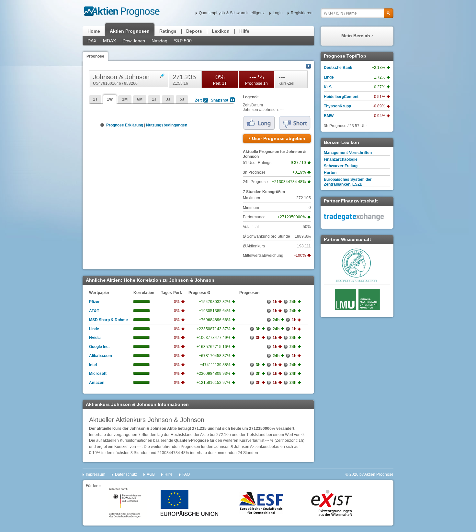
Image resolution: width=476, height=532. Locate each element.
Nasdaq (159, 40)
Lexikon (221, 31)
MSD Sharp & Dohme (108, 320)
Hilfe (244, 31)
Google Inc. (99, 346)
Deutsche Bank (338, 67)
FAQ (186, 474)
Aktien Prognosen (130, 31)
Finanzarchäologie (340, 159)
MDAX (109, 40)
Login (278, 13)
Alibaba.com (100, 355)
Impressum (95, 474)
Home (93, 31)
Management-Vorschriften (348, 152)
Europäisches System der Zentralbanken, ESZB (348, 182)
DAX (91, 40)
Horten (330, 172)
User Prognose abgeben (278, 138)
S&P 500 (183, 40)
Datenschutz (126, 474)
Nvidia (95, 337)
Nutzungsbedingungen (166, 125)
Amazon (96, 382)
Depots (194, 31)
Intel (93, 365)
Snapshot (219, 100)
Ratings (167, 31)
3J (168, 99)
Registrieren (301, 13)
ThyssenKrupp (337, 106)
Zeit (198, 100)
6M (139, 99)
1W (110, 99)
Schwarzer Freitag (340, 166)
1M (125, 99)
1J (154, 99)
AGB (151, 474)
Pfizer (94, 301)
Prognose (95, 56)
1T (95, 99)
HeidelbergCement (341, 96)
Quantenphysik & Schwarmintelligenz (232, 13)
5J (182, 99)
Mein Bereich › (357, 35)
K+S (328, 87)
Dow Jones (133, 40)
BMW (329, 116)
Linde (94, 329)
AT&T (94, 311)
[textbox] (357, 13)
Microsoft (98, 373)
